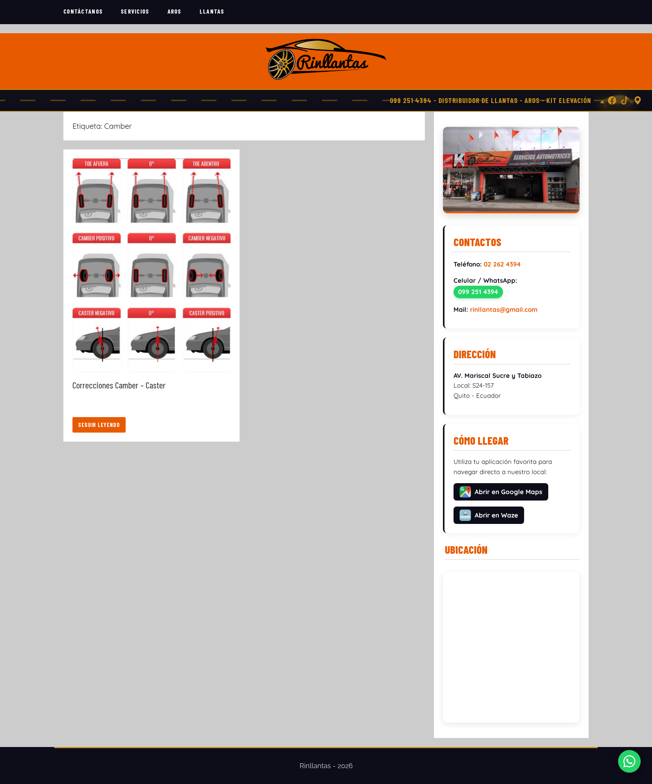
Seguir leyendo (99, 424)
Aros (174, 11)
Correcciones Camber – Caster (119, 384)
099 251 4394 (478, 292)
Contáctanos (83, 11)
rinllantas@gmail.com (503, 309)
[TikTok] (625, 100)
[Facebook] (612, 100)
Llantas (212, 11)
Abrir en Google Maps (508, 492)
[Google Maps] (638, 100)
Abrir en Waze (496, 515)
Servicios (135, 11)
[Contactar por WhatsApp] (629, 761)
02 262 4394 (502, 264)
